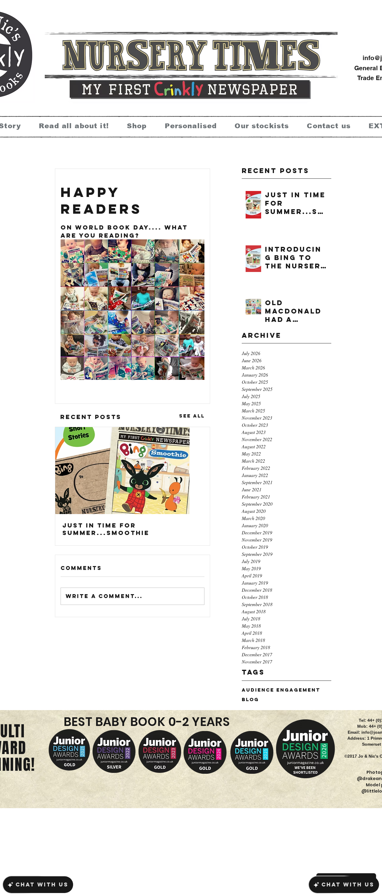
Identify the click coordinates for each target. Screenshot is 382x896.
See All (192, 416)
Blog (250, 699)
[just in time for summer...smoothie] (132, 470)
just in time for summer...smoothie (106, 529)
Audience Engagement (281, 690)
